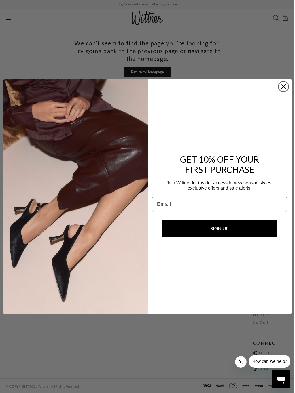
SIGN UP (217, 228)
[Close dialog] (281, 86)
